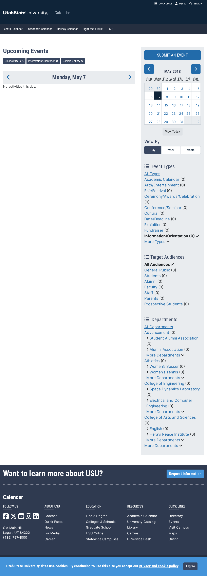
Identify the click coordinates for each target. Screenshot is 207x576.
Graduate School (99, 527)
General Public (157, 270)
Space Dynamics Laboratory (175, 389)
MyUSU (182, 3)
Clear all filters (13, 61)
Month (190, 150)
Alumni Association (166, 349)
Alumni (150, 281)
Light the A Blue (93, 29)
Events (174, 522)
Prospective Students (163, 304)
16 (174, 105)
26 (197, 113)
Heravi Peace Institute (169, 434)
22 (166, 113)
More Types (154, 241)
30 (158, 89)
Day (152, 150)
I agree (190, 566)
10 (181, 97)
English (156, 428)
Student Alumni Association (174, 338)
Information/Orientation (42, 61)
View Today (172, 131)
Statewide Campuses (102, 539)
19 (198, 105)
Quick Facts (53, 522)
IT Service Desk (139, 539)
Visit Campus (179, 527)
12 (198, 97)
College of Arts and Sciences (170, 417)
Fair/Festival (155, 190)
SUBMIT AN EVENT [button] (172, 55)
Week (170, 150)
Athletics (152, 360)
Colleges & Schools (100, 522)
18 (188, 105)
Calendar (62, 12)
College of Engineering (164, 383)
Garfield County (72, 61)
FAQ (110, 29)
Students (152, 275)
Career (49, 539)
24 (181, 113)
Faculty (150, 287)
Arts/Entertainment (161, 185)
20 (151, 113)
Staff (148, 292)
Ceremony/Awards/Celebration (172, 196)
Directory (176, 516)
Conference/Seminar (162, 207)
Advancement (156, 332)
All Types (152, 173)
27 (151, 122)
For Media (52, 533)
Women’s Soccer (164, 366)
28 (158, 122)
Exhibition (153, 224)
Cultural (151, 213)
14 (159, 105)
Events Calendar (12, 29)
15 (166, 105)
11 (189, 97)
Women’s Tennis (164, 372)
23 (174, 113)
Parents (151, 298)
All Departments (158, 327)
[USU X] (13, 517)
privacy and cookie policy (158, 566)
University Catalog (141, 522)
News (48, 527)
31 (181, 122)
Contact (50, 516)
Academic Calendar (39, 29)
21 (159, 113)
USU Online (94, 533)
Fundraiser (153, 230)
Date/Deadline (157, 219)
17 (181, 105)
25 (188, 113)
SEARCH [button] (198, 3)
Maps (173, 533)
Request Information (185, 474)
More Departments (163, 355)
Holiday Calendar (67, 29)
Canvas (132, 533)
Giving (173, 539)
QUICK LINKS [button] (165, 3)
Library (132, 527)
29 (151, 89)
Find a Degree (96, 516)
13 (151, 105)
